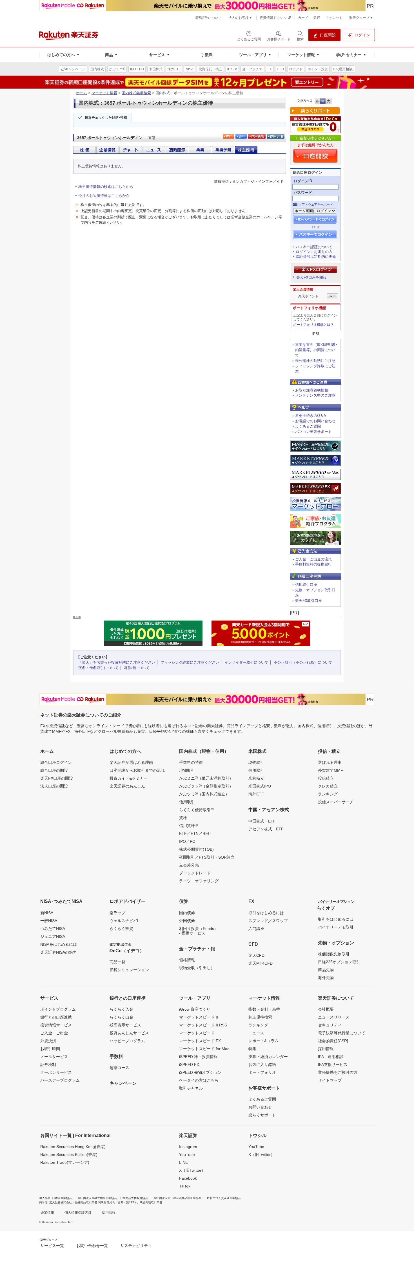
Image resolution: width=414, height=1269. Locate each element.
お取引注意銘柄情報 (311, 390)
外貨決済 (48, 1041)
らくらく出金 (121, 1017)
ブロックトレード (195, 873)
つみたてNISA (52, 928)
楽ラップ (117, 912)
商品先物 (326, 969)
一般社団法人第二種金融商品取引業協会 (176, 1198)
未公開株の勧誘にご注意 (315, 361)
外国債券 (187, 920)
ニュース (256, 1033)
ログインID (303, 181)
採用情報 (326, 1048)
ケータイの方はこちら (199, 1080)
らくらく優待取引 (197, 809)
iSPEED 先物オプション (200, 1072)
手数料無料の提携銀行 (313, 564)
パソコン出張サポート (313, 432)
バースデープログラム (60, 1080)
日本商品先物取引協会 (134, 1198)
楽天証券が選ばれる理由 (131, 762)
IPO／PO (187, 841)
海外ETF (256, 794)
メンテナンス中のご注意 (315, 395)
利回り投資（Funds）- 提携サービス (198, 930)
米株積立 (256, 778)
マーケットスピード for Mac (204, 1048)
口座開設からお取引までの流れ (137, 770)
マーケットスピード (197, 1033)
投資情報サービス (56, 1025)
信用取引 (187, 802)
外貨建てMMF (330, 770)
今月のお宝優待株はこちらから (104, 195)
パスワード (303, 192)
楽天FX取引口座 (308, 601)
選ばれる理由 (330, 762)
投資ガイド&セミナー (129, 778)
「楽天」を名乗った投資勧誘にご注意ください (116, 662)
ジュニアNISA (52, 936)
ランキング (328, 794)
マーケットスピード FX (200, 1041)
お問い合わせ (260, 1107)
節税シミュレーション (129, 969)
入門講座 (256, 928)
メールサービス (54, 1056)
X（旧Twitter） (192, 1170)
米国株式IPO (259, 786)
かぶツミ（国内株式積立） (204, 793)
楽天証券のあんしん (127, 786)
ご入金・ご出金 (54, 1033)
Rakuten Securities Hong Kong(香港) (73, 1146)
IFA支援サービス (333, 1064)
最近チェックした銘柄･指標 (106, 118)
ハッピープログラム (127, 1041)
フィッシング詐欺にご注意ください (190, 662)
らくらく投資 (121, 928)
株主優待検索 (260, 1017)
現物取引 (187, 770)
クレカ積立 (328, 786)
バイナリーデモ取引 (335, 927)
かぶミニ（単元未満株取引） (206, 777)
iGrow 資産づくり (194, 1009)
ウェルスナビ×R (124, 920)
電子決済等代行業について (341, 1033)
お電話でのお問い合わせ (315, 421)
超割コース (119, 1067)
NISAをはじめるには (58, 944)
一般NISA (48, 920)
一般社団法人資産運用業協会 (222, 1198)
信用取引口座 (306, 584)
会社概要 (326, 1009)
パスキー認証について (314, 247)
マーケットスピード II (198, 1017)
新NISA (46, 912)
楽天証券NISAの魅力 (58, 952)
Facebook (188, 1178)
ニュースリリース (334, 1017)
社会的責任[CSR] (333, 1041)
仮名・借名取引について (98, 668)
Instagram (188, 1146)
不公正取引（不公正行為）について (303, 662)
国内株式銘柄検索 (136, 93)
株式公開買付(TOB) (196, 849)
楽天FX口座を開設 (311, 277)
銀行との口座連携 (56, 1017)
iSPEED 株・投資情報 (198, 1056)
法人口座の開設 (54, 786)
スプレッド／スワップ (268, 920)
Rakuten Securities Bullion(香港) (68, 1154)
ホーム (81, 93)
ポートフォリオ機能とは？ (313, 325)
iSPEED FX (189, 1064)
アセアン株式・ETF (266, 829)
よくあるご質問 (308, 426)
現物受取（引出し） (197, 968)
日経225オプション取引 (339, 962)
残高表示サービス (125, 1025)
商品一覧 (117, 962)
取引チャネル (191, 1088)
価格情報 (187, 960)
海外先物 (326, 977)
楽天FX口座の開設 (56, 778)
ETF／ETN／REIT (195, 833)
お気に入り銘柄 (262, 1064)
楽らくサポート (262, 1115)
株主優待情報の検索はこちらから (105, 186)
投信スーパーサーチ (335, 802)
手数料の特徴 (191, 762)
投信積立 (326, 778)
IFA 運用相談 (330, 1056)
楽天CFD (256, 955)
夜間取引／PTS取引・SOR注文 (207, 857)
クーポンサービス (56, 1072)
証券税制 (48, 1064)
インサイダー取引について (246, 662)
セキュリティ (330, 1025)
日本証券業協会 (62, 1198)
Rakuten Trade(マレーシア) (64, 1162)
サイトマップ (330, 1080)
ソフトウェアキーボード (316, 204)
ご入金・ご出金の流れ (313, 559)
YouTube (187, 1154)
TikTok (184, 1186)
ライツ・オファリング (199, 881)
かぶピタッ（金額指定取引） (206, 785)
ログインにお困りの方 (314, 252)
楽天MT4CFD (260, 963)
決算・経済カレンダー (268, 1056)
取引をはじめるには (266, 912)
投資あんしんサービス (129, 1033)
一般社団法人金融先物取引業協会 (96, 1198)
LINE (183, 1162)
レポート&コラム (263, 1041)
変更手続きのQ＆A (310, 416)
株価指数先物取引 (334, 954)
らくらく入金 (121, 1009)
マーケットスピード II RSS (203, 1025)
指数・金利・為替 (264, 1009)
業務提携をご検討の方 (337, 1072)
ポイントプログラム (58, 1009)
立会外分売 (189, 865)
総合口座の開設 (54, 770)
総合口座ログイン (56, 762)
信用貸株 (188, 825)
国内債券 (187, 912)
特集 (252, 1048)
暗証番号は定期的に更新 (316, 256)
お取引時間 (50, 1048)
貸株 (183, 817)
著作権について (137, 668)
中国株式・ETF (262, 821)
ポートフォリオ (262, 1072)
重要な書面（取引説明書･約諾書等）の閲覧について (316, 349)
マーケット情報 (104, 93)
